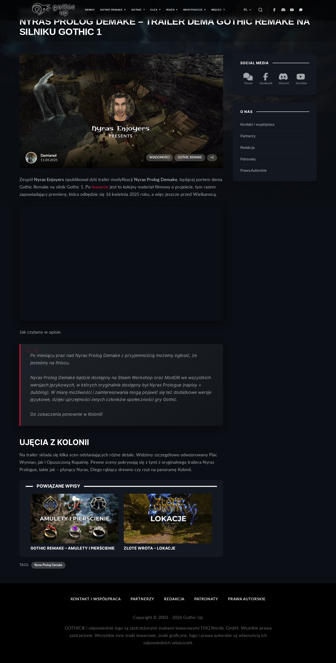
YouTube (301, 83)
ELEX (153, 9)
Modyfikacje (193, 9)
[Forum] (301, 9)
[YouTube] (292, 9)
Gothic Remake (111, 9)
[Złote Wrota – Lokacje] (168, 518)
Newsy (90, 9)
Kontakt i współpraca (257, 124)
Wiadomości (159, 157)
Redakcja (247, 148)
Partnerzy (248, 136)
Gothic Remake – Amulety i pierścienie (73, 548)
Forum (248, 83)
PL (246, 10)
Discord (284, 83)
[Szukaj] (260, 9)
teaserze (100, 187)
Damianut (49, 155)
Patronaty (248, 159)
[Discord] (283, 9)
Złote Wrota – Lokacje (149, 548)
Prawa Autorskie (253, 171)
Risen (170, 9)
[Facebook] (274, 9)
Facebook (266, 83)
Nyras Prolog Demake (48, 565)
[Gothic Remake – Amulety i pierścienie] (75, 518)
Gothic (136, 9)
